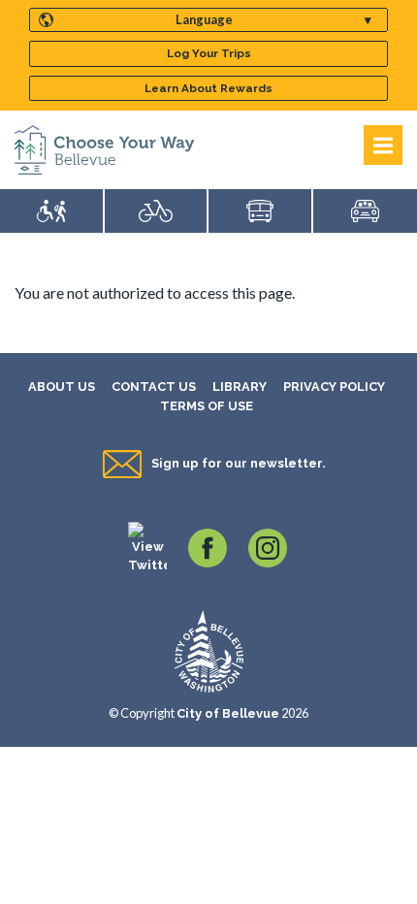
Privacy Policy (334, 386)
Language (204, 19)
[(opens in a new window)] (147, 546)
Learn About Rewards (208, 88)
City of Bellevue (227, 713)
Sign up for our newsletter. (238, 463)
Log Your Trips (209, 53)
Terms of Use (206, 406)
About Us (61, 386)
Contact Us (154, 386)
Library (239, 386)
